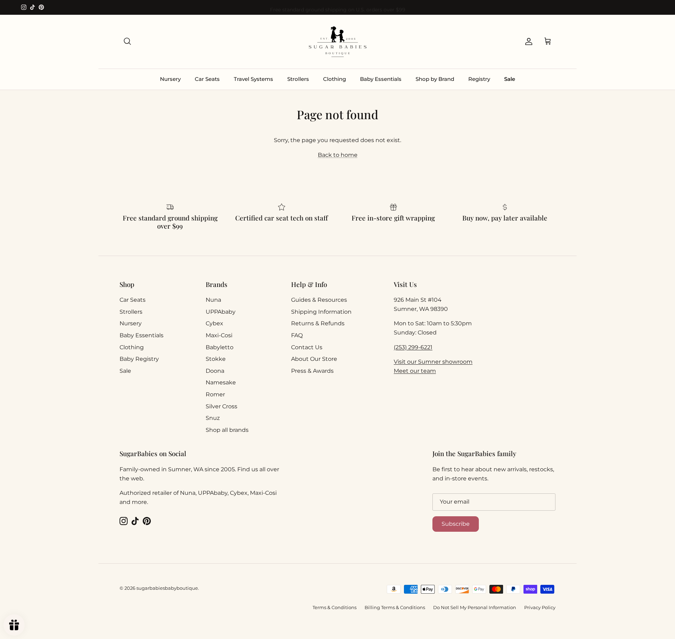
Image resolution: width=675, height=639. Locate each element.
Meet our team (415, 371)
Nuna (213, 299)
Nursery (170, 79)
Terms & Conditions (334, 607)
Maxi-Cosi (219, 335)
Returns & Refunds (318, 323)
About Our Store (314, 359)
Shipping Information (321, 311)
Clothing (334, 79)
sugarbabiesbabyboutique (167, 588)
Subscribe (456, 523)
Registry (479, 79)
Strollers (298, 79)
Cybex (214, 323)
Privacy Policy (539, 607)
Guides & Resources (319, 299)
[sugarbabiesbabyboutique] (337, 42)
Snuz (213, 418)
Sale (509, 79)
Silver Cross (221, 406)
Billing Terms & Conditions (395, 607)
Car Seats (207, 79)
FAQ (297, 335)
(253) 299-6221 (413, 347)
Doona (215, 371)
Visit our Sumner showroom (433, 361)
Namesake (221, 382)
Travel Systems (253, 79)
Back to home (338, 155)
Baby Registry (139, 359)
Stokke (216, 359)
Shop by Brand (435, 79)
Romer (215, 394)
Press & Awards (312, 371)
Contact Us (306, 347)
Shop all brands (227, 430)
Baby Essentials (380, 79)
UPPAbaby (221, 311)
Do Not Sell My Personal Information (474, 607)
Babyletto (219, 347)
